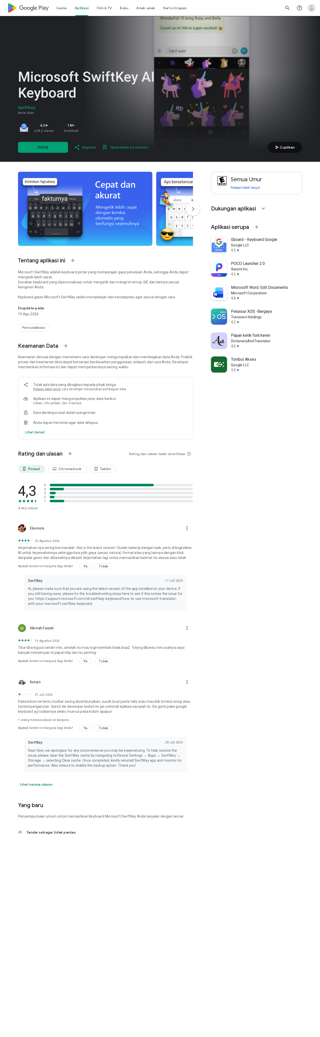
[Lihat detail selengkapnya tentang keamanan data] (34, 432)
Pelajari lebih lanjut (47, 389)
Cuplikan (284, 147)
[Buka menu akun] (312, 8)
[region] (88, 128)
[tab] (61, 8)
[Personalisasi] (33, 327)
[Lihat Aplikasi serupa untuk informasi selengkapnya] (256, 227)
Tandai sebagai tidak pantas (47, 832)
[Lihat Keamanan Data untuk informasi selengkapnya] (66, 346)
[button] (85, 209)
